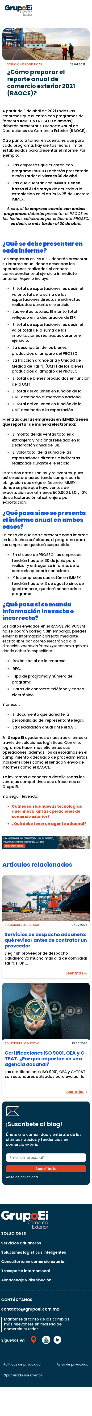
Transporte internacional (25, 1271)
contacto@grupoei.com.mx (30, 1309)
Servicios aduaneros (21, 1243)
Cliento (36, 1375)
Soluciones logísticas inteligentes (33, 1252)
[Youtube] (34, 1339)
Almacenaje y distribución (26, 1280)
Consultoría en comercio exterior (33, 1261)
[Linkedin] (57, 1339)
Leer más (75, 973)
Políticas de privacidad (22, 1364)
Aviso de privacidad (22, 1177)
